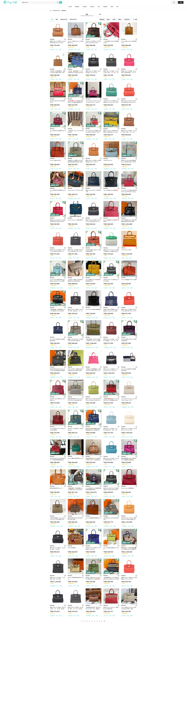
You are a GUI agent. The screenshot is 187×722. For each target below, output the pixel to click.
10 (104, 621)
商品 (87, 14)
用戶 (100, 14)
